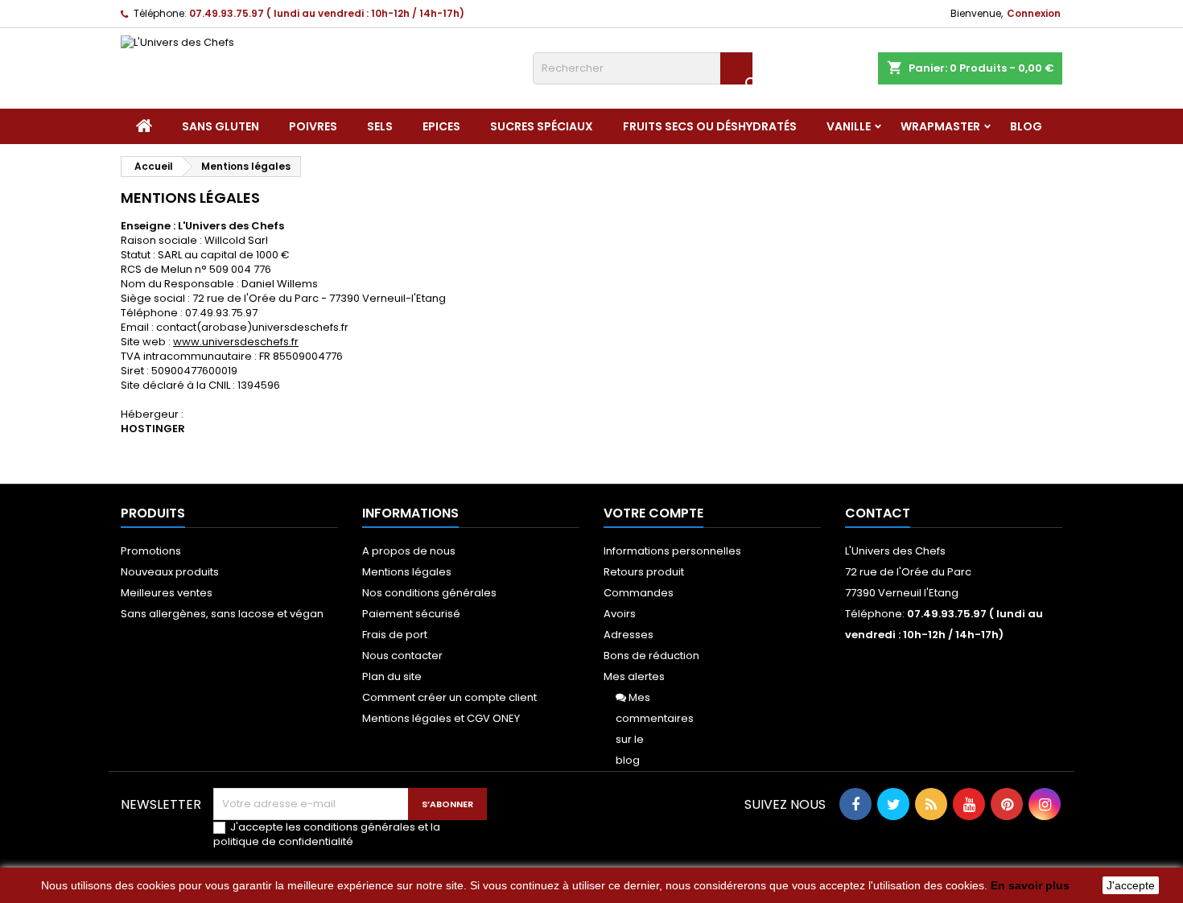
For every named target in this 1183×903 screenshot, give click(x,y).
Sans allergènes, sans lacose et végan (222, 613)
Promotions (151, 551)
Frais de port (394, 634)
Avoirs (620, 613)
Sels (380, 126)
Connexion (1034, 13)
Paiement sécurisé (411, 613)
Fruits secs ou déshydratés (710, 126)
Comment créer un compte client (449, 697)
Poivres (313, 126)
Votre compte (653, 513)
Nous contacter (402, 655)
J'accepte (1131, 885)
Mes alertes (634, 676)
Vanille (848, 126)
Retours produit (644, 571)
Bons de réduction (651, 655)
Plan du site (392, 676)
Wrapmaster (940, 126)
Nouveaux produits (170, 571)
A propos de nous (408, 551)
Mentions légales (406, 571)
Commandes (639, 592)
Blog (1026, 126)
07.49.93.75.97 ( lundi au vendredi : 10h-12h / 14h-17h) (326, 13)
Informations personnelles (672, 551)
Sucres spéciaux (541, 126)
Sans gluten (220, 126)
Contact (877, 513)
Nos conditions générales (429, 592)
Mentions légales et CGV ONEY (441, 718)
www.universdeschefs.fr (236, 341)
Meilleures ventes (166, 592)
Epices (441, 126)
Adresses (628, 634)
